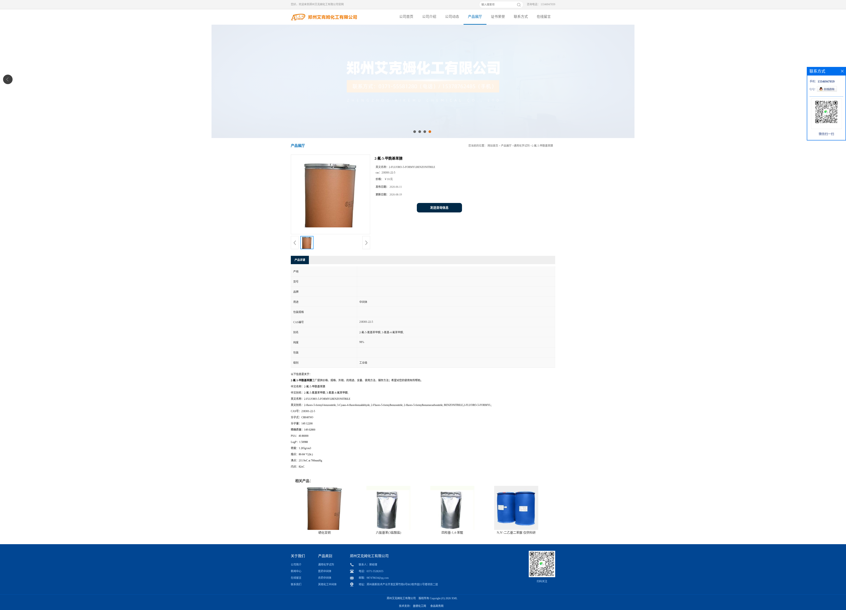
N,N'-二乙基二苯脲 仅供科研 (516, 532)
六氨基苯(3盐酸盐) (388, 532)
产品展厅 (475, 16)
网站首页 (493, 145)
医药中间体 (324, 571)
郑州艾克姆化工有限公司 (401, 598)
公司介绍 (429, 16)
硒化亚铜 (324, 532)
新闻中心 (296, 571)
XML (454, 598)
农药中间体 (324, 577)
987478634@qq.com (378, 577)
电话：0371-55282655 (371, 571)
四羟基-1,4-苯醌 (452, 532)
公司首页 (406, 16)
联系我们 (296, 584)
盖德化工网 (419, 606)
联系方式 (521, 16)
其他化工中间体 (327, 584)
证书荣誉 (498, 16)
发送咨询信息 (439, 207)
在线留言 (544, 16)
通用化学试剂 (522, 145)
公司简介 (296, 564)
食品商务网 (436, 606)
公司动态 (452, 16)
